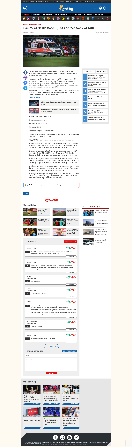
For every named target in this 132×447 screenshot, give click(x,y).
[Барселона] (48, 18)
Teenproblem (62, 1)
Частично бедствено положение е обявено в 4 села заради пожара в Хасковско (101, 232)
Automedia (68, 1)
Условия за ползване (95, 442)
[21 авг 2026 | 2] (70, 412)
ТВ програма (74, 403)
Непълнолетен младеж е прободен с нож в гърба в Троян (101, 240)
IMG (24, 1)
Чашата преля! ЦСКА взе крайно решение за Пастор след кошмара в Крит (96, 77)
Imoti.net (73, 1)
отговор (71, 256)
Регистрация (71, 351)
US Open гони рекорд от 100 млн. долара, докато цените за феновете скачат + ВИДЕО (70, 421)
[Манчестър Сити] (72, 18)
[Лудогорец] (43, 18)
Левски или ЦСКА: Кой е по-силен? (32, 421)
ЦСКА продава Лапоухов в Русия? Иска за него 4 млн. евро (72, 221)
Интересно (36, 403)
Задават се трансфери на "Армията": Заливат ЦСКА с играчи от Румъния (43, 232)
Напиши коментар (54, 200)
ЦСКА (26, 193)
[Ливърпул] (87, 18)
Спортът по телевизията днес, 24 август (70, 398)
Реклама (78, 442)
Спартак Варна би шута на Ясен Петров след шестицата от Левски (101, 212)
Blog (85, 1)
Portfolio (78, 444)
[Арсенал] (77, 18)
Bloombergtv (36, 1)
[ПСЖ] (92, 18)
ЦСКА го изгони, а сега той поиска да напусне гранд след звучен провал (72, 231)
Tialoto (50, 1)
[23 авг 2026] (31, 389)
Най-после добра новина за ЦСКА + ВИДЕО (72, 210)
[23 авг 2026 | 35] (51, 389)
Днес (97, 8)
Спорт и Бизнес (74, 428)
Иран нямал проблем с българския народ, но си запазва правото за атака (101, 222)
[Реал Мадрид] (53, 18)
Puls (58, 1)
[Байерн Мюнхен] (58, 18)
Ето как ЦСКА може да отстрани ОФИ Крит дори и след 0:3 (96, 112)
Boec (102, 1)
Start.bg (88, 1)
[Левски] (28, 18)
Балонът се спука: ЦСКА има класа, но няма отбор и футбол (97, 84)
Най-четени (89, 71)
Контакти (73, 442)
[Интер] (102, 18)
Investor (28, 1)
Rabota (77, 1)
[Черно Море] (33, 18)
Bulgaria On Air (42, 1)
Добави (51, 373)
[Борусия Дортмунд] (63, 18)
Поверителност (85, 442)
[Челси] (68, 18)
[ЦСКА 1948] (38, 18)
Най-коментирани (101, 71)
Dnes (31, 1)
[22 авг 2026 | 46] (31, 412)
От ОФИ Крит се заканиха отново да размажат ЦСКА (43, 221)
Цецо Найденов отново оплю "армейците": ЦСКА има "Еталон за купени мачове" (97, 91)
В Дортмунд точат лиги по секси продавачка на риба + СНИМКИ (31, 398)
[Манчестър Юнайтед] (82, 18)
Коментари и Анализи (53, 403)
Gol (47, 1)
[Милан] (107, 18)
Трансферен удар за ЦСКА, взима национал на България (97, 118)
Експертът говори (54, 428)
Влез (64, 351)
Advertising (72, 444)
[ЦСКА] (23, 18)
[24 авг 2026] (70, 389)
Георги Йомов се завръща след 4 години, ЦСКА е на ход (97, 104)
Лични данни (84, 444)
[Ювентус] (97, 18)
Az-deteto (81, 1)
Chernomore (93, 1)
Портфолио (105, 442)
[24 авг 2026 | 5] (51, 412)
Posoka (98, 1)
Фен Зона (36, 428)
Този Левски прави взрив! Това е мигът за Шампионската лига (50, 421)
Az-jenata (55, 1)
